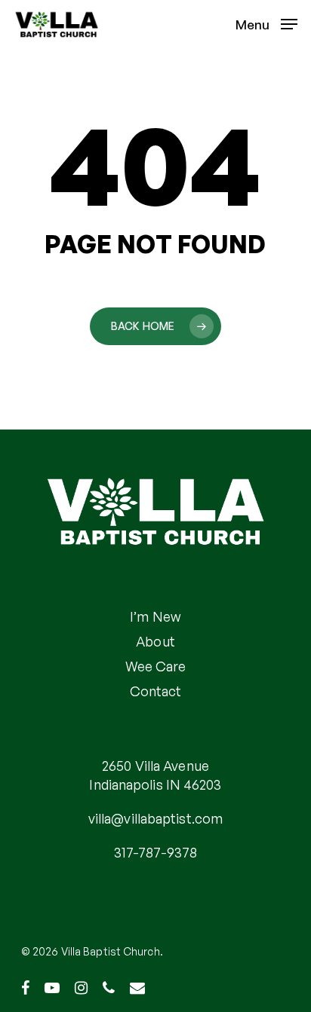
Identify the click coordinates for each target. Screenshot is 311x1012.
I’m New (155, 616)
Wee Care (155, 666)
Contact (156, 691)
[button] (266, 22)
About (155, 641)
